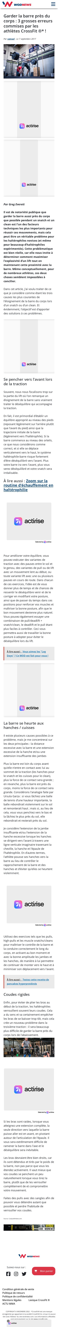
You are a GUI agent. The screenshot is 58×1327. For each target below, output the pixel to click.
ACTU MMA (8, 1303)
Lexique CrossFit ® (39, 1300)
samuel (11, 38)
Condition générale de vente (18, 1289)
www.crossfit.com (40, 1319)
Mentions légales (11, 1300)
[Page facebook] (8, 1274)
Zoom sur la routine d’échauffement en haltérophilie (28, 485)
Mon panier (46, 1271)
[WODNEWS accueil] (17, 4)
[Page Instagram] (16, 1274)
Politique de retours (13, 1293)
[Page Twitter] (24, 1274)
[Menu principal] (53, 4)
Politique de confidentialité (17, 1296)
